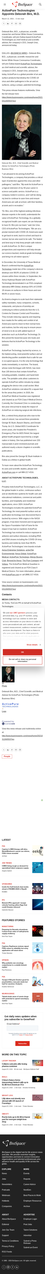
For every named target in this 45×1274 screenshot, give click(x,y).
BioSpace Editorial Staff (31, 1069)
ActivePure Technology (19, 557)
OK (22, 652)
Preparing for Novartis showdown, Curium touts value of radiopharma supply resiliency (15, 931)
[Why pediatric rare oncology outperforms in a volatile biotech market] (37, 964)
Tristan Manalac (7, 953)
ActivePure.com (8, 472)
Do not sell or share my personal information (22, 660)
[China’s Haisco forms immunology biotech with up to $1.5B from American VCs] (37, 1079)
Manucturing (7, 926)
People (7, 756)
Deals (4, 1077)
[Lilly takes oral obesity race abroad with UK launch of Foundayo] (37, 1098)
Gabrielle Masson (7, 910)
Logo (4, 711)
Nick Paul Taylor (7, 936)
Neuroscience (8, 994)
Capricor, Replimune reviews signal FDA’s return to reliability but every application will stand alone (15, 948)
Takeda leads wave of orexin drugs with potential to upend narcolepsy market (15, 999)
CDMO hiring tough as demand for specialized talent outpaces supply (15, 867)
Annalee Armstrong (29, 1088)
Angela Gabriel (7, 871)
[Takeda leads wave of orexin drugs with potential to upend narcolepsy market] (37, 998)
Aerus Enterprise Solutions (13, 550)
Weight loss (7, 1095)
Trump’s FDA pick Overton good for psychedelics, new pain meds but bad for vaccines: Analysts (15, 982)
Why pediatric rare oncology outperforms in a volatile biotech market (14, 965)
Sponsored (7, 884)
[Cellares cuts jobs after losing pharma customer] (37, 1063)
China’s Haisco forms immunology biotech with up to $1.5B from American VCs (15, 1082)
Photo (4, 686)
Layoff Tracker (9, 1061)
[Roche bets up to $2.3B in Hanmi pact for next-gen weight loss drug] (37, 1116)
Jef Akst (4, 856)
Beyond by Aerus (14, 561)
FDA (3, 846)
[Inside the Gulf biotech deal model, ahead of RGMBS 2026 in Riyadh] (37, 888)
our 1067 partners (18, 613)
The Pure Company (30, 561)
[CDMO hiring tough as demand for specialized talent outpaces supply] (37, 867)
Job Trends (7, 863)
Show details (32, 645)
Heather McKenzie (8, 987)
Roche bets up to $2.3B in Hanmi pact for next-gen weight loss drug (16, 1119)
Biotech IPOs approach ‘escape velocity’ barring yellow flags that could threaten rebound (14, 905)
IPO (3, 900)
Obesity (5, 1114)
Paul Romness (7, 970)
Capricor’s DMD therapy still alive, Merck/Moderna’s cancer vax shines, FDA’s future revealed (16, 851)
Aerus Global (20, 554)
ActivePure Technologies (31, 64)
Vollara (5, 564)
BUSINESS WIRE (19, 53)
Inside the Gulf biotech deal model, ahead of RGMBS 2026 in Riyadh (15, 888)
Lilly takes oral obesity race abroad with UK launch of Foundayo (13, 1100)
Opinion (5, 960)
